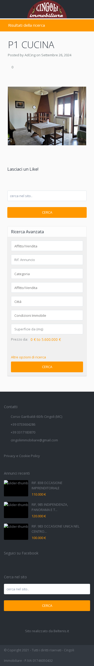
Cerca (47, 212)
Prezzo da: (19, 339)
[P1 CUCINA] (47, 115)
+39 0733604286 (23, 424)
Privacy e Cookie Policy (22, 455)
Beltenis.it (61, 631)
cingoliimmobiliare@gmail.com (34, 440)
